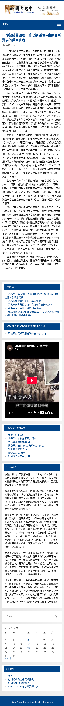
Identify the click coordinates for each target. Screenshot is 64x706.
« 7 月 (8, 658)
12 (28, 644)
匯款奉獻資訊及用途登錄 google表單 (27, 333)
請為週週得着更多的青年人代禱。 (25, 301)
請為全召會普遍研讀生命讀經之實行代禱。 (30, 304)
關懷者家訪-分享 (16, 452)
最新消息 (10, 45)
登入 (10, 676)
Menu (6, 24)
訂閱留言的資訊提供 (18, 683)
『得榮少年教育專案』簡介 (22, 438)
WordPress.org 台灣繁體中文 (23, 686)
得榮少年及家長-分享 (19, 456)
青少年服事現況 (16, 435)
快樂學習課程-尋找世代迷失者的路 (26, 445)
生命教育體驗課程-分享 (20, 442)
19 (28, 647)
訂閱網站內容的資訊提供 (21, 679)
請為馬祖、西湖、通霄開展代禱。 (25, 308)
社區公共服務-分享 (18, 449)
